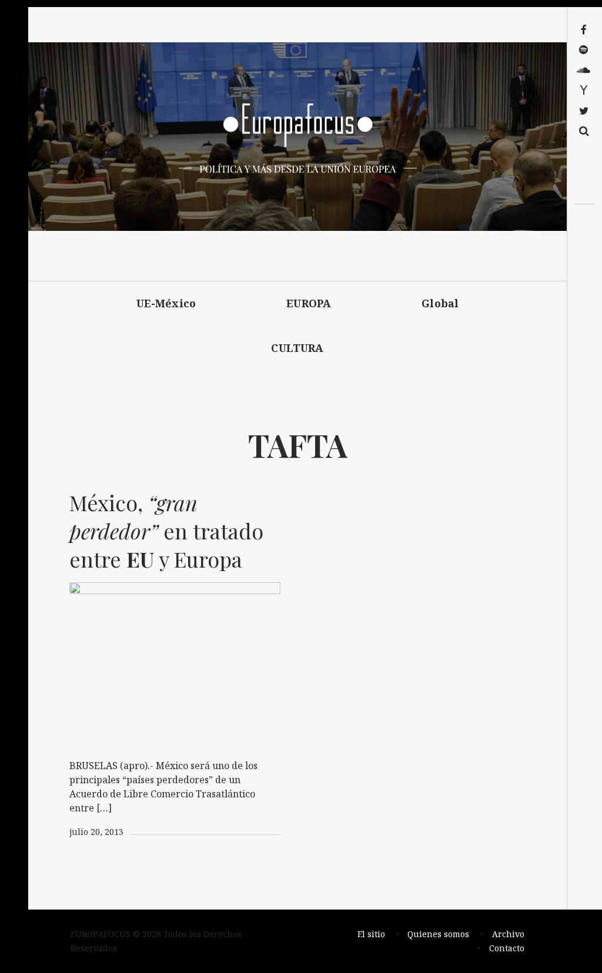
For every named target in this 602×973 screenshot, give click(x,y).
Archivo (508, 934)
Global (440, 303)
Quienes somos (438, 934)
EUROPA (308, 303)
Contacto (506, 948)
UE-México (166, 303)
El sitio (371, 934)
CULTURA (297, 348)
